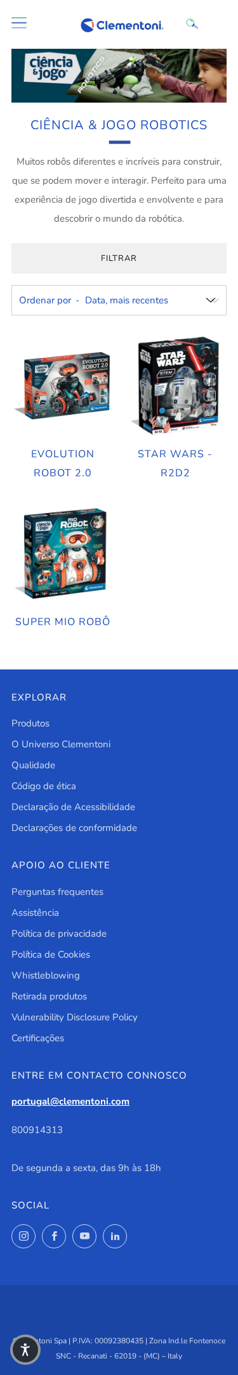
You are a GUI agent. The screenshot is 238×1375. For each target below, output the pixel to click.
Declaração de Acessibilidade (73, 807)
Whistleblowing (45, 975)
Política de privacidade (59, 933)
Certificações (37, 1038)
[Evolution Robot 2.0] (62, 385)
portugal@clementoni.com (70, 1101)
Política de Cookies (50, 954)
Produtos (30, 723)
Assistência (35, 912)
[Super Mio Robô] (62, 553)
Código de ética (43, 786)
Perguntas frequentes (57, 891)
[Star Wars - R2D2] (175, 385)
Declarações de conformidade (74, 827)
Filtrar (119, 258)
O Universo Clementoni (60, 744)
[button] (25, 1349)
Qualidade (33, 765)
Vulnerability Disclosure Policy (74, 1017)
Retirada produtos (49, 996)
